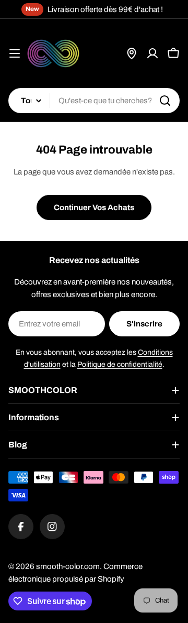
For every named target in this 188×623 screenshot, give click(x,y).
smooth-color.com (68, 566)
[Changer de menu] (14, 53)
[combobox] (94, 100)
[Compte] (152, 53)
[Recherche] (165, 100)
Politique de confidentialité (119, 364)
